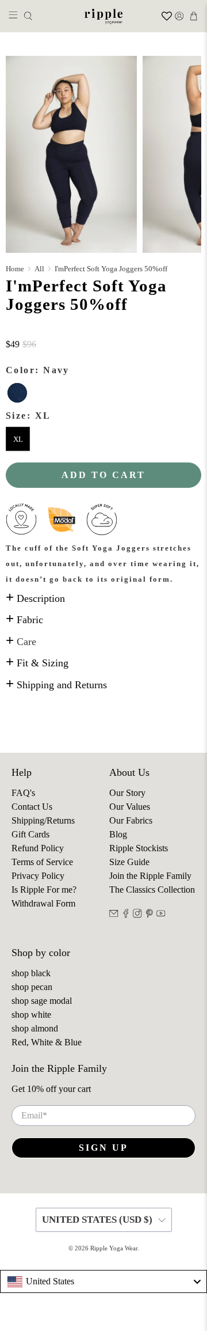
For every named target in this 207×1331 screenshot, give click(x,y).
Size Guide (129, 862)
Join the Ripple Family (150, 876)
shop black (31, 973)
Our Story (127, 793)
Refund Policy (38, 848)
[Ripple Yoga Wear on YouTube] (161, 915)
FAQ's (23, 793)
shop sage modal (42, 1001)
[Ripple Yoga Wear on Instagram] (137, 915)
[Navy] (17, 392)
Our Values (129, 807)
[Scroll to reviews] (103, 330)
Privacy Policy (38, 876)
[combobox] (103, 1281)
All (39, 268)
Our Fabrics (130, 820)
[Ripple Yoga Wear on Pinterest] (149, 915)
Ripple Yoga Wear (113, 1248)
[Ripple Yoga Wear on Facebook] (126, 915)
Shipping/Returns (43, 820)
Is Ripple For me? (44, 889)
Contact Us (32, 807)
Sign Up (103, 1147)
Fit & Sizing (37, 663)
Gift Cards (30, 834)
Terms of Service (42, 862)
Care (21, 641)
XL (18, 439)
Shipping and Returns (56, 685)
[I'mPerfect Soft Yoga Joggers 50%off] (71, 154)
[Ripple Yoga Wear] (103, 16)
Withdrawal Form (43, 903)
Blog (118, 834)
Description (35, 598)
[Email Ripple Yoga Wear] (113, 915)
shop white (31, 1014)
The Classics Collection (152, 889)
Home (15, 268)
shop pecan (32, 987)
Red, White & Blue (47, 1042)
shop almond (35, 1028)
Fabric (24, 619)
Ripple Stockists (138, 848)
